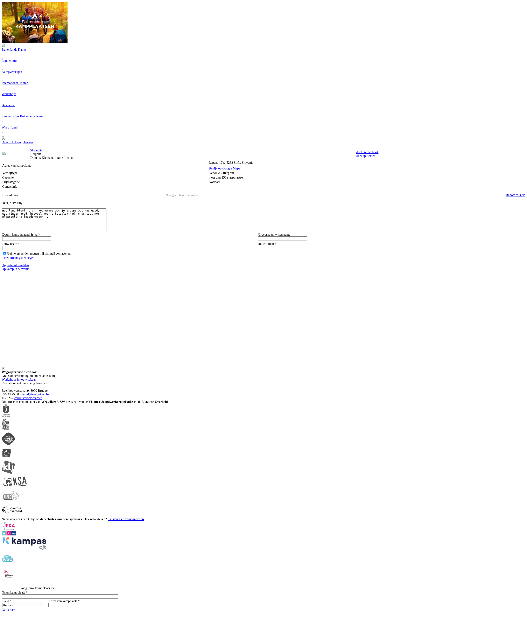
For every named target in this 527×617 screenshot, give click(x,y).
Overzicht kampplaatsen (17, 142)
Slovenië (36, 150)
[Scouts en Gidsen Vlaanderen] (5, 430)
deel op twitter (365, 156)
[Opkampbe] (6, 416)
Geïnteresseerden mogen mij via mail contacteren (39, 253)
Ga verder (8, 609)
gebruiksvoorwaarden (28, 398)
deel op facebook (367, 152)
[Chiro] (6, 458)
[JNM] (11, 501)
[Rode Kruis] (9, 580)
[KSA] (15, 487)
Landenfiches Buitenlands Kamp (23, 116)
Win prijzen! (10, 127)
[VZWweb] (7, 565)
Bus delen (8, 105)
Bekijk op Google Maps (224, 168)
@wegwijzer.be (39, 394)
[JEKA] (9, 534)
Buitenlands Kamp (14, 49)
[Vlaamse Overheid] (12, 515)
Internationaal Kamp (15, 83)
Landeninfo (9, 60)
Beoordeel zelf (515, 195)
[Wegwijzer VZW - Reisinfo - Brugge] (3, 138)
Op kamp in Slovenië (15, 269)
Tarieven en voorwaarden (126, 519)
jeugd (25, 394)
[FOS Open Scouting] (8, 444)
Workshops (9, 94)
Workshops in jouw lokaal (19, 379)
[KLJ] (8, 472)
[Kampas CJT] (25, 549)
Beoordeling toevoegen (19, 257)
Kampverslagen (12, 72)
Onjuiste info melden (15, 265)
